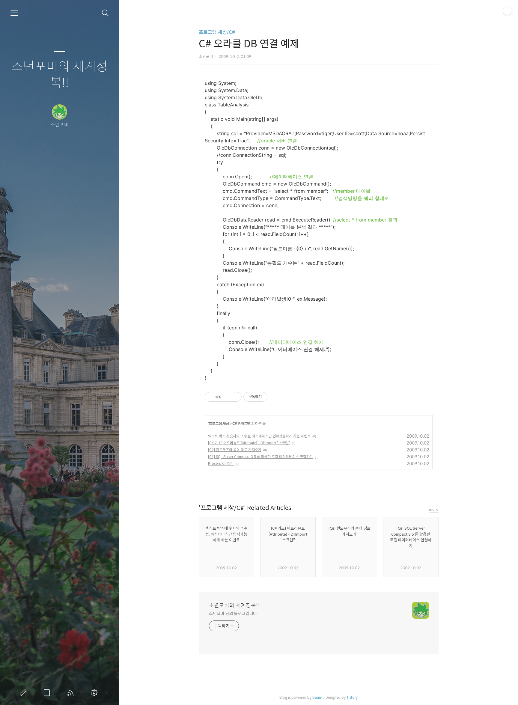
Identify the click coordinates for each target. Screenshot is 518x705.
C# (234, 423)
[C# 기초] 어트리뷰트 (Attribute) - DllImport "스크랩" (249, 443)
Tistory (352, 697)
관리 (95, 693)
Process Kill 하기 (221, 463)
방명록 (48, 693)
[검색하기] (105, 13)
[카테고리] (14, 13)
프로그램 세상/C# (217, 32)
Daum (317, 697)
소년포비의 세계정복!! (59, 74)
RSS (71, 693)
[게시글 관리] (235, 396)
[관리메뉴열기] (507, 10)
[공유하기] (227, 396)
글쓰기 (24, 693)
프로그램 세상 (219, 423)
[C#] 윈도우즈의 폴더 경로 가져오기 (234, 450)
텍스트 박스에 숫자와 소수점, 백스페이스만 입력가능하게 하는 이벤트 (259, 436)
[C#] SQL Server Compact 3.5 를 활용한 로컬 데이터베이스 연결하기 (260, 456)
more (434, 509)
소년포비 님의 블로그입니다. (233, 613)
